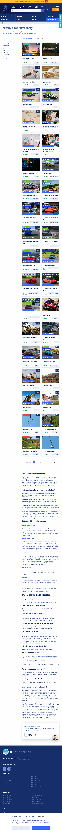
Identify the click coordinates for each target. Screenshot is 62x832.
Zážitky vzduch (5, 19)
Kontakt (42, 6)
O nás (4, 812)
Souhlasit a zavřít (41, 828)
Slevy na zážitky (6, 54)
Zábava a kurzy (51, 16)
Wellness (34, 19)
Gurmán (18, 19)
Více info (46, 822)
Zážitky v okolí (6, 50)
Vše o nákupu (36, 7)
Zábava (24, 577)
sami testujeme (40, 482)
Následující (40, 464)
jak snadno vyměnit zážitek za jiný (45, 620)
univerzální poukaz (32, 730)
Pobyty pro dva (26, 567)
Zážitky (24, 703)
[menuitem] (14, 7)
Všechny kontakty (26, 759)
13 (54, 462)
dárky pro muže (54, 505)
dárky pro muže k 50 (29, 516)
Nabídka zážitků (22, 7)
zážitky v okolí (50, 501)
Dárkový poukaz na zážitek (8, 58)
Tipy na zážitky (29, 7)
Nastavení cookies (21, 828)
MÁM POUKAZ (41, 635)
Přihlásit (57, 6)
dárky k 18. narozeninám (48, 516)
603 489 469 (32, 735)
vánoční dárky (36, 514)
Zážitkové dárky (6, 52)
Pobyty (34, 16)
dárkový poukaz (40, 707)
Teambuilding (5, 56)
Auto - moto (4, 16)
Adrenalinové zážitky (28, 525)
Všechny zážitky (52, 19)
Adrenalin (19, 16)
